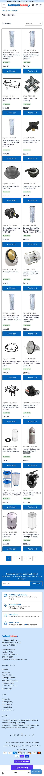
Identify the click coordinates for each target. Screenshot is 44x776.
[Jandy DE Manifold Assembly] (32, 84)
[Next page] (35, 558)
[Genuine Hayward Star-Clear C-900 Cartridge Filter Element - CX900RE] (32, 39)
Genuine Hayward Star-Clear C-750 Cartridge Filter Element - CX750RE (32, 230)
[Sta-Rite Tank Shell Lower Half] (12, 520)
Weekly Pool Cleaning (9, 680)
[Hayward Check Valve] (12, 258)
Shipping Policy (7, 702)
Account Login (7, 689)
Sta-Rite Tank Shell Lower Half (9, 536)
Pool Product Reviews (10, 686)
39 (30, 559)
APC (4, 490)
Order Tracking (7, 675)
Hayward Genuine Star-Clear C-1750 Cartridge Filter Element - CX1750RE (11, 143)
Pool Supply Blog (8, 683)
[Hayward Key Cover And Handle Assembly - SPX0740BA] (12, 214)
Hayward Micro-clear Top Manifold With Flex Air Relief (11, 407)
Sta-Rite (5, 532)
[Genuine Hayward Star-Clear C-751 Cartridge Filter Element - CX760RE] (12, 301)
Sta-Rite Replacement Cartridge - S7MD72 (31, 536)
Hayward (5, 50)
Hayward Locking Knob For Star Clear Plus (31, 141)
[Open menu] (4, 5)
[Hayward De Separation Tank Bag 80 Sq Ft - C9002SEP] (32, 435)
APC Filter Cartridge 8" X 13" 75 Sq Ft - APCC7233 (12, 494)
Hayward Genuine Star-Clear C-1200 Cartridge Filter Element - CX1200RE (11, 56)
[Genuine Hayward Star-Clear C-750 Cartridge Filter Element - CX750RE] (32, 214)
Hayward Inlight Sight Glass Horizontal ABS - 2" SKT (31, 274)
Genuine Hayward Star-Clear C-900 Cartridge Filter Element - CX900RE (31, 56)
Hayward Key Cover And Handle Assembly (32, 187)
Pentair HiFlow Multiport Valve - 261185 (32, 494)
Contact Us (6, 672)
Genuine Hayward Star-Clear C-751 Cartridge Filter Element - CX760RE (12, 318)
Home (3, 10)
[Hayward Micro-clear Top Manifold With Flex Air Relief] (12, 391)
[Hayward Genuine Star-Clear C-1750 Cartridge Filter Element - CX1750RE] (12, 126)
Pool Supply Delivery (17, 742)
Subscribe (36, 583)
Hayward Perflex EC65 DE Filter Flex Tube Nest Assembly (32, 363)
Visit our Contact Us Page (17, 608)
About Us (5, 669)
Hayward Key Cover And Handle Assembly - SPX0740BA (11, 230)
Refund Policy (7, 704)
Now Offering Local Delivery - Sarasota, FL (22, 1)
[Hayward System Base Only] (12, 84)
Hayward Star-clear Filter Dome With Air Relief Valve (12, 363)
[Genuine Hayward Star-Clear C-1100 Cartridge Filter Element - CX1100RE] (32, 301)
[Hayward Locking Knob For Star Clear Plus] (32, 126)
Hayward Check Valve (10, 272)
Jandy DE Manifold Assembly (30, 100)
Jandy (25, 96)
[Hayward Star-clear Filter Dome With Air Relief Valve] (12, 347)
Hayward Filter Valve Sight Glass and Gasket (11, 450)
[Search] (33, 5)
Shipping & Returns (9, 678)
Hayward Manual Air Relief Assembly (30, 406)
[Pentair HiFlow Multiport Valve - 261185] (32, 479)
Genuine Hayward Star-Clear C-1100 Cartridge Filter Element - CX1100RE (31, 319)
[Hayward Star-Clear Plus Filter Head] (12, 172)
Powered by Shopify (32, 742)
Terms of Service (8, 710)
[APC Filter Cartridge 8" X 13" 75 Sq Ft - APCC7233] (12, 479)
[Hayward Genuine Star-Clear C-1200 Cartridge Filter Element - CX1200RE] (12, 39)
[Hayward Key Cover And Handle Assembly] (32, 172)
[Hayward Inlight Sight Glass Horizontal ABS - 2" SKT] (32, 258)
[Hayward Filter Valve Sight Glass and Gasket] (12, 435)
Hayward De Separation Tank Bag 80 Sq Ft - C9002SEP (31, 451)
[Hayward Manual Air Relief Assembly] (32, 391)
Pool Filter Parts (12, 10)
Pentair (25, 490)
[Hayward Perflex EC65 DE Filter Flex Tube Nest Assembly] (32, 347)
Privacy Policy (7, 707)
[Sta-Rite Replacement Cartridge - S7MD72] (32, 520)
